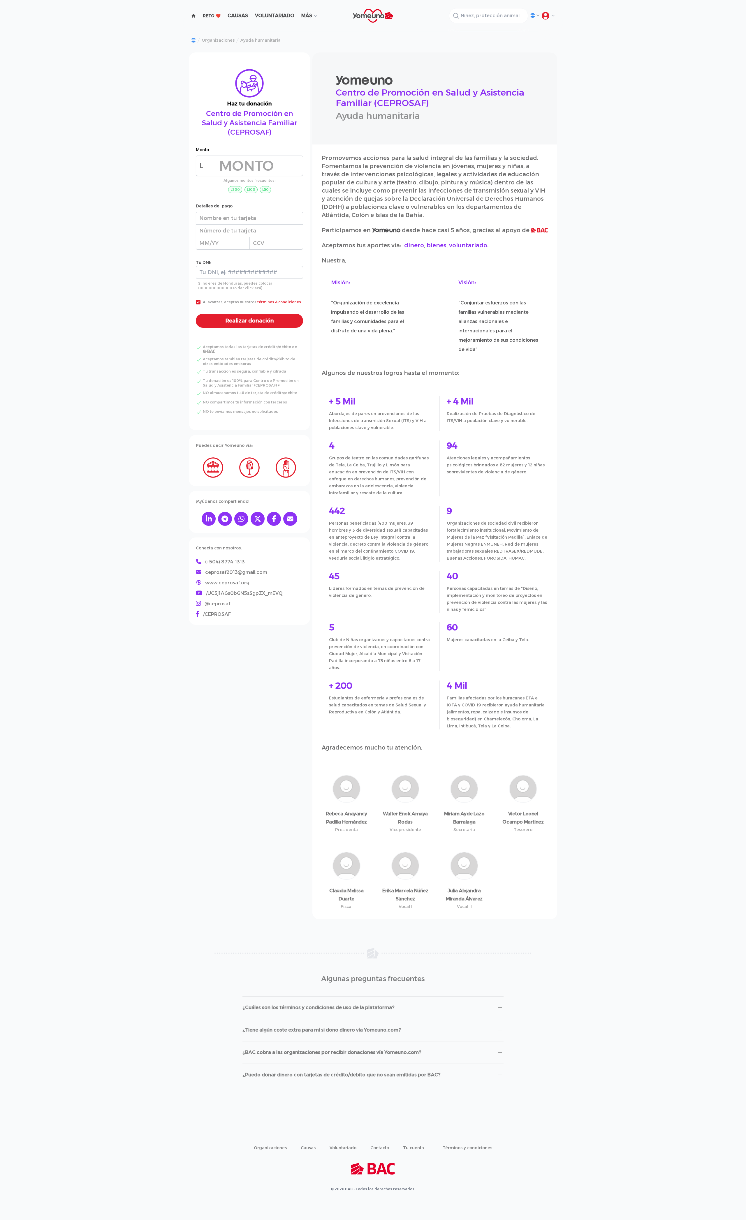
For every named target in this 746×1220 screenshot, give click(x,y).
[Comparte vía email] (290, 519)
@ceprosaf (217, 604)
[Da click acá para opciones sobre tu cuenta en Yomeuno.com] (548, 15)
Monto (202, 149)
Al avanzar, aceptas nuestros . (252, 302)
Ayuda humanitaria (260, 40)
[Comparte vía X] (258, 519)
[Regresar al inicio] (193, 40)
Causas (308, 1147)
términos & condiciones (279, 302)
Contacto (379, 1147)
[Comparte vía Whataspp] (241, 519)
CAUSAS (238, 15)
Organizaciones (218, 40)
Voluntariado (343, 1147)
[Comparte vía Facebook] (274, 519)
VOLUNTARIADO (274, 15)
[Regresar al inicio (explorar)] (193, 15)
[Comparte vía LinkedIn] (209, 519)
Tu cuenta (413, 1147)
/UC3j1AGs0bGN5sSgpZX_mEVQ (244, 593)
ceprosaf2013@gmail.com (236, 572)
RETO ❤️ (212, 15)
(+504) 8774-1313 (225, 562)
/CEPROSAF (217, 614)
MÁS (306, 15)
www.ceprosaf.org (227, 583)
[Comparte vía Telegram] (225, 519)
